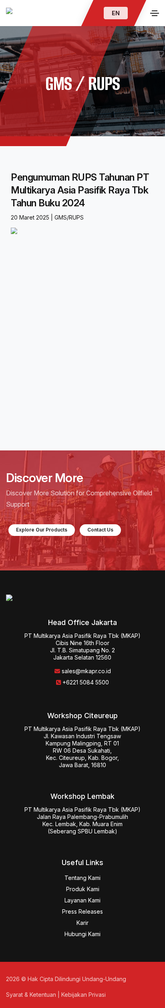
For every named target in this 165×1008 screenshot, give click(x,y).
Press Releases (28, 351)
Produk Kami (82, 889)
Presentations (26, 415)
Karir (82, 922)
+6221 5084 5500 (85, 682)
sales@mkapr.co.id (86, 671)
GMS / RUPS (25, 393)
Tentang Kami (82, 877)
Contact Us (100, 530)
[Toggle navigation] (154, 13)
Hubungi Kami (82, 934)
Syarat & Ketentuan (31, 994)
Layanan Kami (82, 900)
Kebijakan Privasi (83, 994)
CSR (12, 372)
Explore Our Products (41, 530)
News (14, 330)
